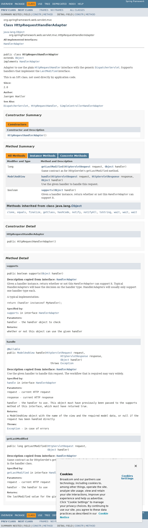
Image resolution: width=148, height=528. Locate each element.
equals (21, 212)
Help (80, 4)
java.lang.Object (14, 32)
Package (20, 4)
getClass (49, 212)
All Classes (77, 10)
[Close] (136, 466)
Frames (44, 10)
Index (72, 4)
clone (10, 212)
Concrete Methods (73, 155)
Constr (36, 14)
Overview (7, 4)
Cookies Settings (127, 477)
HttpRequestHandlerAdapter (26, 135)
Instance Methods (42, 155)
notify (76, 212)
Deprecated (59, 4)
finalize (34, 212)
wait (117, 212)
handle (45, 176)
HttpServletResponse (105, 176)
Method (48, 14)
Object (19, 57)
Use (40, 4)
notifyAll (90, 212)
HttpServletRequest (77, 166)
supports (47, 190)
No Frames (57, 10)
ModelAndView (16, 176)
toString (105, 212)
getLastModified (52, 166)
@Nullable (13, 349)
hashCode (63, 212)
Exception (66, 363)
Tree (47, 4)
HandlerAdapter (14, 43)
